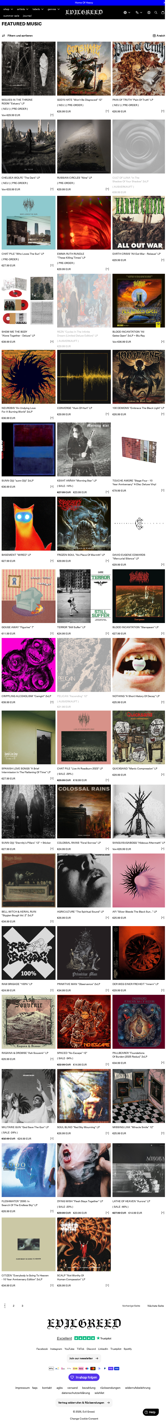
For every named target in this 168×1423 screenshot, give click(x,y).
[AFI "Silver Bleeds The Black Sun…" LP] (136, 868)
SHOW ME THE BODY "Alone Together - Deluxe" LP (18, 329)
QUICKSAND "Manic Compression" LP (132, 758)
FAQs (33, 1388)
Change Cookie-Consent (82, 1418)
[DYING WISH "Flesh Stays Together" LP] (82, 1154)
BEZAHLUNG (87, 1388)
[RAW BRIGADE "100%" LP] (28, 940)
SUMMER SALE (11, 15)
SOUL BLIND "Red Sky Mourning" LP (77, 1112)
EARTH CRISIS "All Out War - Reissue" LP (134, 250)
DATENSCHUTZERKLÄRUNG (74, 1392)
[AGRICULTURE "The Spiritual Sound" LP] (82, 868)
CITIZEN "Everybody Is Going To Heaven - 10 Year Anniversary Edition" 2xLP (25, 1259)
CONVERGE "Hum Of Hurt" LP (73, 403)
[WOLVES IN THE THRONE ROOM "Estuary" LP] (28, 68)
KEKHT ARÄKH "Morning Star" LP (76, 474)
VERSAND (71, 1388)
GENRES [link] (52, 9)
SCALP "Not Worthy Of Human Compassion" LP (70, 1259)
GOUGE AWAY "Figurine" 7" (18, 619)
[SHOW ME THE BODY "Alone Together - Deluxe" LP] (28, 297)
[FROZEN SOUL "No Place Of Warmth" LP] (82, 517)
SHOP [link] (6, 9)
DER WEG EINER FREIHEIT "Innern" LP (133, 970)
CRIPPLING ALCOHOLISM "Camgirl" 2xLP (26, 687)
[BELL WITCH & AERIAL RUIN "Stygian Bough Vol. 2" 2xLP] (28, 868)
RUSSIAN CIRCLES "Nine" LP (73, 175)
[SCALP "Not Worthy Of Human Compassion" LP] (82, 1227)
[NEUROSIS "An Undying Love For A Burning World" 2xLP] (28, 372)
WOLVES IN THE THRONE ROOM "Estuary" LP (17, 100)
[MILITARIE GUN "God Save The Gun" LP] (28, 1081)
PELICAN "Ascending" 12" (71, 687)
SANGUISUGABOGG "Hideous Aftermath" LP (136, 831)
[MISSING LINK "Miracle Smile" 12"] (136, 1081)
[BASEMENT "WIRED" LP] (28, 517)
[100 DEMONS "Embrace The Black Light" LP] (136, 372)
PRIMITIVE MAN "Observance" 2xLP (77, 970)
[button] (17, 35)
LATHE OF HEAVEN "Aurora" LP (129, 1185)
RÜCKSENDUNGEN (109, 1388)
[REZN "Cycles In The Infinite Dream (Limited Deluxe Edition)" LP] (82, 297)
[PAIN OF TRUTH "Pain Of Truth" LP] (136, 68)
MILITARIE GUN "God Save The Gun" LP (25, 1112)
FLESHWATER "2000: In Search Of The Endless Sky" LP (19, 1186)
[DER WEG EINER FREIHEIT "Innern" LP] (136, 940)
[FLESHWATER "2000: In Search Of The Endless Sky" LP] (28, 1154)
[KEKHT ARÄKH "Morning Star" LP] (82, 443)
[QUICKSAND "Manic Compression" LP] (136, 727)
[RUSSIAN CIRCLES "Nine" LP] (82, 145)
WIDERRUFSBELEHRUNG (136, 1388)
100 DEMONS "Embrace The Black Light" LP (136, 403)
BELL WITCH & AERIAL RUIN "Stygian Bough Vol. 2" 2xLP (19, 901)
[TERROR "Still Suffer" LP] (82, 588)
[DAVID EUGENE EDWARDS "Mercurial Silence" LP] (136, 517)
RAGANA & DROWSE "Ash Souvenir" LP (25, 1038)
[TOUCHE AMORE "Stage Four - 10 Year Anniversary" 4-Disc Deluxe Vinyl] (136, 443)
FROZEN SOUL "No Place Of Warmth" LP (80, 547)
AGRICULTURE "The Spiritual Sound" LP (79, 899)
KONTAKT (45, 1388)
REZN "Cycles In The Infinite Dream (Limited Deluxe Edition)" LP (76, 329)
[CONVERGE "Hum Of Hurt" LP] (82, 372)
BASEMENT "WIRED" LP (16, 547)
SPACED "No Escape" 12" (71, 1038)
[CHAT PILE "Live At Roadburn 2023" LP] (82, 727)
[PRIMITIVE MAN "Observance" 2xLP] (82, 940)
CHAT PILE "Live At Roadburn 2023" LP (79, 758)
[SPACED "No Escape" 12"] (82, 1007)
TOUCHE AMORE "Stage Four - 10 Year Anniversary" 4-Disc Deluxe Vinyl (132, 476)
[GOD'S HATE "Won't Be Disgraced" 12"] (82, 68)
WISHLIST (98, 1392)
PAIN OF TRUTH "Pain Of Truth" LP (130, 98)
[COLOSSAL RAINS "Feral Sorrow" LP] (82, 800)
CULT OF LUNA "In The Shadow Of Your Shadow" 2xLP (128, 177)
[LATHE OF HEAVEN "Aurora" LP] (136, 1154)
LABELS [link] (36, 9)
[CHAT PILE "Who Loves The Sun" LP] (28, 220)
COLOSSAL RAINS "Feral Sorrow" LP (78, 831)
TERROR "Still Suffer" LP (70, 619)
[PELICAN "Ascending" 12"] (82, 656)
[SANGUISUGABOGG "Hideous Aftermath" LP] (136, 800)
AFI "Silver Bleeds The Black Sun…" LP (132, 899)
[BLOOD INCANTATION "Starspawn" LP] (136, 588)
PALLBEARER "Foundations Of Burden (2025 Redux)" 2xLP (127, 1040)
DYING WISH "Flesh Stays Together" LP (79, 1185)
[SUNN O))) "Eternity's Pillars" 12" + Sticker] (28, 800)
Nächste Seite (152, 1288)
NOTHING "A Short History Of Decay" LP (134, 687)
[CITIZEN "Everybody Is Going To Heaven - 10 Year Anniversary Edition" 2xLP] (28, 1227)
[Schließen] (164, 2)
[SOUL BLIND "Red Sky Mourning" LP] (82, 1081)
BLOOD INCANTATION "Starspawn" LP (133, 619)
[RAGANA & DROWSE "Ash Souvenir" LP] (28, 1007)
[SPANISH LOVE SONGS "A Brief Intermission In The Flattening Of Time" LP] (28, 727)
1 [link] (5, 1288)
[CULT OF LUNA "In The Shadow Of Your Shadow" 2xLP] (136, 145)
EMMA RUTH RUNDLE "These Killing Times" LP (70, 252)
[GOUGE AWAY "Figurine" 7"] (28, 588)
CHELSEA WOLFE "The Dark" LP (21, 175)
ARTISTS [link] (21, 9)
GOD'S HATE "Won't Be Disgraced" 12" (78, 98)
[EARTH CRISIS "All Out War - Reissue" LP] (136, 220)
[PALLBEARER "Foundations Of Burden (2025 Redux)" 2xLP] (136, 1007)
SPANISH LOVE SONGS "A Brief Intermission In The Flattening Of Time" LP (26, 760)
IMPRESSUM (21, 1388)
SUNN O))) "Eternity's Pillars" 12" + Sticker (26, 831)
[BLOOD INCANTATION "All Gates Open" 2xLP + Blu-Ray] (136, 297)
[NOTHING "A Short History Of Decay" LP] (136, 656)
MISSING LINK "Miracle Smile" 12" (131, 1112)
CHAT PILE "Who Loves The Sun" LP (23, 250)
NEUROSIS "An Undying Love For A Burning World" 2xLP (19, 404)
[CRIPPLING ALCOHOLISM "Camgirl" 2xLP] (28, 656)
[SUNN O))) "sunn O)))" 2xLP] (28, 443)
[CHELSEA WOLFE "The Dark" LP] (28, 145)
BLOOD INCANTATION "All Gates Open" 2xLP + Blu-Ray (126, 329)
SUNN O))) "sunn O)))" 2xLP (18, 474)
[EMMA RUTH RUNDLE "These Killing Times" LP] (82, 220)
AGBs (58, 1388)
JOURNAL (27, 15)
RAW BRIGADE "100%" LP (17, 970)
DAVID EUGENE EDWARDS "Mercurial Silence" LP (126, 549)
